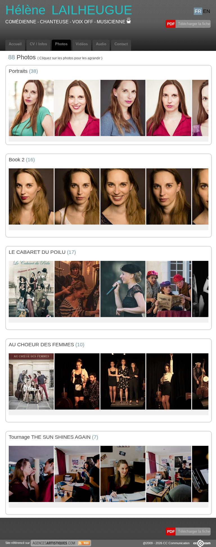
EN (206, 11)
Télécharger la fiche (193, 24)
